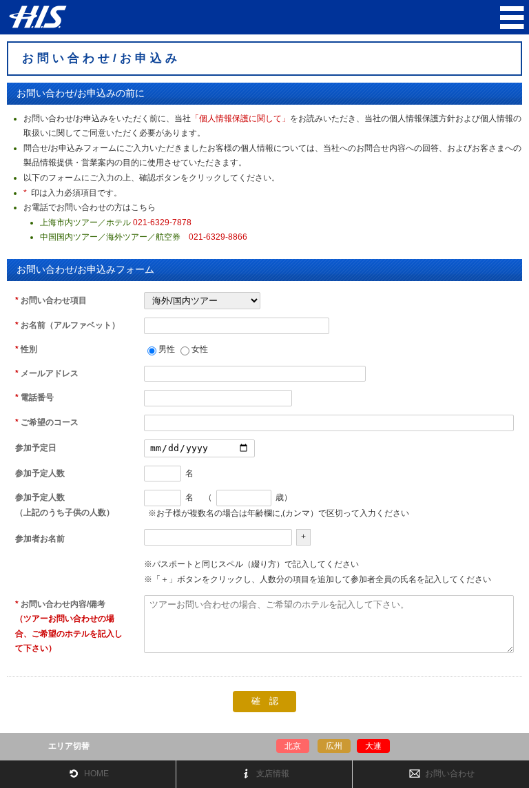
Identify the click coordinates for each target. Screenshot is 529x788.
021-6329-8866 (218, 237)
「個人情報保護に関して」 (240, 118)
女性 (199, 349)
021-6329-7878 (162, 222)
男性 (166, 349)
